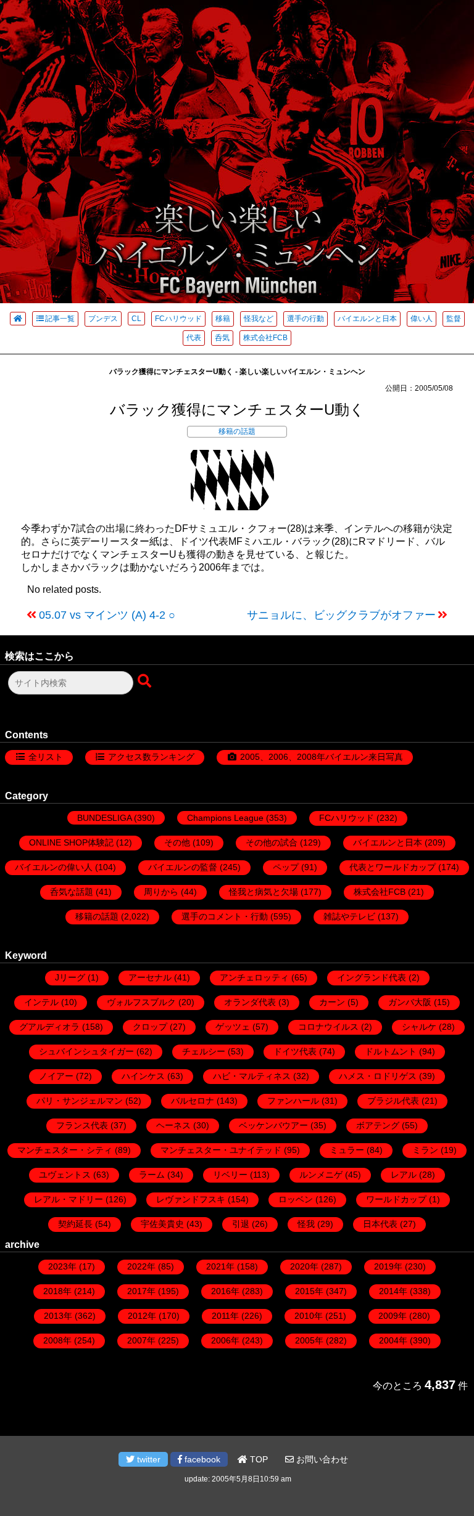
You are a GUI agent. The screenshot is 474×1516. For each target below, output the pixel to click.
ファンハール (293, 1101)
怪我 (306, 1224)
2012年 (142, 1316)
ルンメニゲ (321, 1175)
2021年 (220, 1266)
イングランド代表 (371, 977)
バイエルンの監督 (182, 867)
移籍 (222, 318)
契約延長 (75, 1224)
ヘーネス (173, 1125)
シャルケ (419, 1027)
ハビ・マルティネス (252, 1076)
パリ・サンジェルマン (79, 1101)
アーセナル (150, 977)
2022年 (141, 1266)
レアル (404, 1175)
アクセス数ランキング (151, 757)
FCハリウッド (178, 318)
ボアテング (377, 1125)
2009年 (392, 1316)
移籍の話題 (237, 431)
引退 (240, 1224)
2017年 (141, 1291)
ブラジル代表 (393, 1101)
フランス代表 (82, 1125)
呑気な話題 (71, 892)
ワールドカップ (396, 1199)
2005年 (309, 1340)
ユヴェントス (65, 1175)
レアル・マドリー (68, 1199)
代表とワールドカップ (392, 867)
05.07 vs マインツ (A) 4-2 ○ (107, 615)
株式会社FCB (265, 337)
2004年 (393, 1340)
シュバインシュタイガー (86, 1051)
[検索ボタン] (146, 682)
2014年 (393, 1291)
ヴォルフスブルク (141, 1002)
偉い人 (421, 318)
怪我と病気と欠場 (263, 892)
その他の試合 (271, 842)
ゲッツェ (232, 1027)
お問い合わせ (321, 1459)
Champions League (225, 818)
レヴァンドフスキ (190, 1199)
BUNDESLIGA (104, 818)
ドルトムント (391, 1051)
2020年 (304, 1266)
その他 (177, 842)
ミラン (425, 1150)
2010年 (308, 1316)
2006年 (225, 1340)
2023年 (62, 1266)
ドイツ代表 (295, 1051)
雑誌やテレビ (349, 916)
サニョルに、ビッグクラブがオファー (341, 615)
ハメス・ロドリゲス (378, 1076)
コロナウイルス (328, 1027)
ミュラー (347, 1150)
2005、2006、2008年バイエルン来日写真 (321, 757)
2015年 (309, 1291)
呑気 (222, 337)
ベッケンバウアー (273, 1125)
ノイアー (56, 1076)
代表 (193, 337)
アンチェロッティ (254, 977)
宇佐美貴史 (162, 1224)
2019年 (388, 1266)
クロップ (150, 1027)
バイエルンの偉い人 (54, 867)
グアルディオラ (49, 1027)
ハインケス (143, 1076)
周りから (161, 892)
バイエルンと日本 (367, 318)
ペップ (286, 867)
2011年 (225, 1316)
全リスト (45, 757)
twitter (147, 1459)
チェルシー (203, 1051)
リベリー (230, 1175)
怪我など (258, 318)
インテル (41, 1002)
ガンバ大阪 (409, 1002)
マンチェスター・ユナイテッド (220, 1150)
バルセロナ (192, 1101)
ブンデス (103, 318)
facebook (201, 1459)
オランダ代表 (250, 1002)
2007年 (141, 1340)
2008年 (57, 1340)
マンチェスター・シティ (64, 1150)
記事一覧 (60, 318)
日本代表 (380, 1224)
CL (136, 318)
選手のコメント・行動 (224, 916)
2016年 (225, 1291)
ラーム (152, 1175)
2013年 (58, 1316)
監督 (453, 318)
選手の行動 (305, 318)
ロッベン (295, 1199)
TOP (257, 1459)
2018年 (57, 1291)
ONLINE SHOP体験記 (71, 842)
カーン (332, 1002)
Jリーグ (70, 977)
